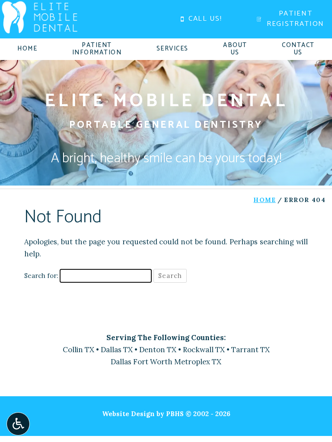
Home (27, 49)
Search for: (41, 276)
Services (172, 49)
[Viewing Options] (18, 424)
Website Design (128, 414)
